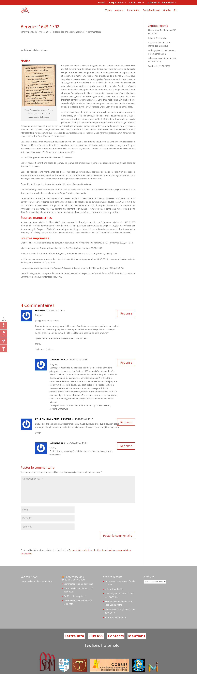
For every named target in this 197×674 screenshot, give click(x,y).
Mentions (136, 635)
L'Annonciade (30, 31)
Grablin (167, 10)
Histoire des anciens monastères (68, 31)
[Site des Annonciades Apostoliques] (64, 671)
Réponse (126, 313)
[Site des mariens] (138, 671)
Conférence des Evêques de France (73, 578)
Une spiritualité (115, 3)
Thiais (108, 10)
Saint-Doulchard (151, 10)
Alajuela (119, 10)
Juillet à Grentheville (157, 38)
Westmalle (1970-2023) (159, 66)
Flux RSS (96, 635)
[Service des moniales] (47, 671)
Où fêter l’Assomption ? (75, 596)
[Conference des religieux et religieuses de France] (109, 671)
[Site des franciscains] (79, 671)
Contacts (116, 635)
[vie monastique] (153, 671)
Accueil (101, 3)
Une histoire (135, 3)
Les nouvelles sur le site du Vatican (37, 581)
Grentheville (133, 10)
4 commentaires (93, 31)
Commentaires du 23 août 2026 (78, 583)
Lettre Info (74, 635)
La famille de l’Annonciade (160, 3)
